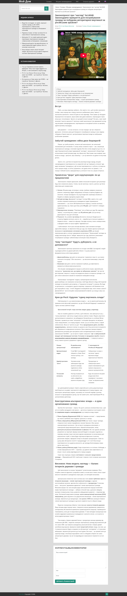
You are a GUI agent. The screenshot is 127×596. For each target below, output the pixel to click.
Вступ (59, 89)
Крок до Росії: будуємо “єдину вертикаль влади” (71, 97)
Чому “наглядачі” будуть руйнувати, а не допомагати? (73, 95)
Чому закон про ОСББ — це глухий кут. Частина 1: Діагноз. (35, 74)
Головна (49, 1)
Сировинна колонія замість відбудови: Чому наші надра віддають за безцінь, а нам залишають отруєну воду (34, 68)
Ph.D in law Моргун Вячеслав (66, 26)
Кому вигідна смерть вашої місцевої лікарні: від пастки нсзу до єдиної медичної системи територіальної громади (35, 51)
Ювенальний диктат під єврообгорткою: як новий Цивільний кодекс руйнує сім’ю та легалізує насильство (35, 45)
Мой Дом (21, 594)
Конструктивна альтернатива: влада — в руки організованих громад (78, 99)
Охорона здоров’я (88, 1)
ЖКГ (77, 1)
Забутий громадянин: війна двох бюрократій (70, 91)
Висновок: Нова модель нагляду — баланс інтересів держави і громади (79, 101)
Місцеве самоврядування (63, 1)
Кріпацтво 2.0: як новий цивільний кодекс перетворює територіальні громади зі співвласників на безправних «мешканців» (35, 39)
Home (57, 7)
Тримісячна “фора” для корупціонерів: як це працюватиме (75, 93)
